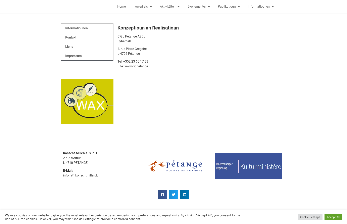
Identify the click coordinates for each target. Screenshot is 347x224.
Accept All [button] (333, 217)
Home (121, 6)
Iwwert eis (141, 6)
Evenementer (197, 6)
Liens (69, 47)
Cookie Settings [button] (310, 217)
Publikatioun (227, 6)
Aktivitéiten (168, 6)
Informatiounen (259, 6)
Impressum (73, 56)
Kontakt (70, 37)
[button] (162, 194)
